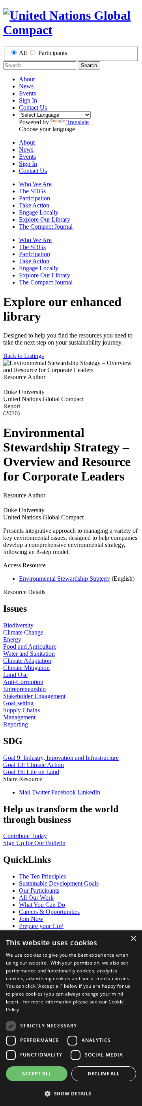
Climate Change (23, 632)
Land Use (15, 674)
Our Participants (39, 890)
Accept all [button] (36, 1073)
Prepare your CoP (41, 926)
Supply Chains (21, 710)
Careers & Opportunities (49, 911)
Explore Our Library (44, 219)
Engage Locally (38, 212)
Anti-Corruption (23, 682)
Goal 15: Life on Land (31, 772)
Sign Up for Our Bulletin (34, 843)
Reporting (15, 724)
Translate (77, 122)
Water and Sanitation (29, 653)
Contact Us (33, 107)
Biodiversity (18, 625)
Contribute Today (25, 836)
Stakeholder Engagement (34, 696)
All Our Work (36, 897)
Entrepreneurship (24, 689)
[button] (71, 1093)
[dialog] (71, 1018)
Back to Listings (23, 355)
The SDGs (32, 191)
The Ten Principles (42, 876)
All (23, 53)
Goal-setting (18, 703)
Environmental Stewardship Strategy (64, 578)
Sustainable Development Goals (59, 883)
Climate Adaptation (27, 660)
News (26, 86)
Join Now (31, 918)
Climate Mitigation (26, 667)
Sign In (28, 100)
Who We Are (35, 184)
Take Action (34, 205)
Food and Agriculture (29, 646)
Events (27, 93)
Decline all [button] (104, 1073)
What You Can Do (42, 904)
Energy (12, 639)
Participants (52, 53)
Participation (34, 198)
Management (19, 717)
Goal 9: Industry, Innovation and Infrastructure (61, 757)
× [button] (133, 939)
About (27, 79)
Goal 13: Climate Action (33, 764)
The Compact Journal (46, 226)
